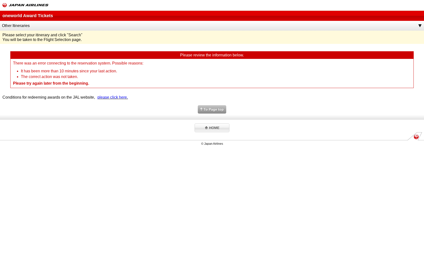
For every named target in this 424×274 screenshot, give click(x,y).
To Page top (214, 109)
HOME (214, 128)
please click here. (112, 97)
